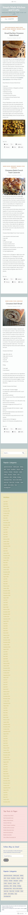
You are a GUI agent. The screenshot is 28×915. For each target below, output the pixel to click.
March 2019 (5, 632)
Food (23, 166)
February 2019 (6, 635)
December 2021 (6, 572)
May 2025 (5, 518)
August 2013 (6, 790)
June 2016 (5, 710)
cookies (20, 472)
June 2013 (5, 794)
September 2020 (6, 595)
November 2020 (6, 593)
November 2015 (6, 726)
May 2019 (5, 628)
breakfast (14, 29)
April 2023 (5, 550)
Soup (16, 485)
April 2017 (5, 686)
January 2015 (6, 750)
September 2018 (6, 647)
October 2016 (6, 701)
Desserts (10, 474)
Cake (22, 469)
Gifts (11, 477)
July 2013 (5, 792)
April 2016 (5, 715)
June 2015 (5, 738)
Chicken (10, 472)
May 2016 (5, 712)
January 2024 (6, 541)
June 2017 (5, 682)
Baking (5, 29)
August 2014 (6, 762)
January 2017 (6, 693)
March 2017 (5, 689)
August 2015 (6, 733)
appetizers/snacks (10, 27)
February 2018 (6, 663)
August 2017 (6, 677)
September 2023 (6, 546)
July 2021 (5, 579)
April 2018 (5, 658)
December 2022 (6, 555)
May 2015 (5, 740)
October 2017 (6, 672)
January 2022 (6, 569)
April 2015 (5, 743)
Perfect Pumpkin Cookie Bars (9, 825)
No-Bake (17, 482)
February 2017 (6, 691)
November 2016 (6, 698)
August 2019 (6, 621)
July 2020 (5, 600)
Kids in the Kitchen (17, 480)
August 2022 (6, 560)
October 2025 (6, 513)
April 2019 (5, 630)
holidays (19, 477)
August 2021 (6, 576)
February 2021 (6, 586)
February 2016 (6, 719)
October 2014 (6, 757)
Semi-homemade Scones (8, 818)
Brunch (19, 29)
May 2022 (5, 562)
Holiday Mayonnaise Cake (8, 830)
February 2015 (6, 747)
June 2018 (5, 654)
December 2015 (6, 724)
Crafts (5, 474)
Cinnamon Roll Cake (7, 822)
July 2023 (5, 548)
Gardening (6, 477)
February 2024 (6, 539)
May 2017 (5, 684)
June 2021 (5, 581)
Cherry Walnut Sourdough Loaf (9, 837)
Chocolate (16, 472)
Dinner (14, 474)
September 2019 (6, 618)
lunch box (20, 301)
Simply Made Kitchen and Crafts (14, 8)
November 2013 (6, 783)
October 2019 (6, 616)
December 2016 (6, 696)
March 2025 (5, 520)
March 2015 (5, 745)
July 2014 (5, 764)
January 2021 (6, 588)
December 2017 (6, 668)
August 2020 (6, 597)
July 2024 (5, 529)
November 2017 (6, 670)
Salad (21, 482)
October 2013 (6, 785)
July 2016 (5, 708)
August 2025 (6, 515)
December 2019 (6, 611)
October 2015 (6, 729)
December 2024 (6, 522)
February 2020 (6, 609)
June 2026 (5, 501)
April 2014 (5, 771)
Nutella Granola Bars (7, 834)
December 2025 (6, 511)
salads (5, 485)
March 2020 (5, 607)
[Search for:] (14, 453)
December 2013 (6, 780)
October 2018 (6, 644)
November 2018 (6, 642)
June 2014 (5, 766)
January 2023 (6, 553)
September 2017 (6, 675)
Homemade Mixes (8, 480)
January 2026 (6, 508)
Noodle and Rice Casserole (8, 827)
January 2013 (6, 799)
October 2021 (6, 574)
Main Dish (14, 167)
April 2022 (5, 564)
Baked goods (19, 27)
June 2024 (5, 532)
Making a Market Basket (8, 820)
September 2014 (6, 759)
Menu (14, 2)
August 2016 (6, 705)
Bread (8, 29)
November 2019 (6, 614)
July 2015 (5, 736)
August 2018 (6, 649)
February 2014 (6, 776)
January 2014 (6, 778)
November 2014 (6, 755)
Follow (6, 860)
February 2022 (6, 567)
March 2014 (5, 773)
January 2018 (6, 665)
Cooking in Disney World (8, 815)
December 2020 (6, 590)
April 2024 (5, 536)
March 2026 (5, 506)
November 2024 (6, 525)
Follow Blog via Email (11, 847)
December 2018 (6, 640)
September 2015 (6, 731)
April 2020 (5, 604)
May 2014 (5, 769)
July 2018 (5, 651)
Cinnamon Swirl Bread (14, 304)
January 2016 (6, 722)
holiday (14, 477)
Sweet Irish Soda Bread (8, 832)
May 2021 (5, 583)
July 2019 (5, 623)
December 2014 (6, 752)
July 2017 (5, 679)
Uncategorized (7, 487)
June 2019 (5, 625)
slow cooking (10, 485)
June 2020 (5, 602)
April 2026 (5, 503)
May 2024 (5, 534)
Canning (6, 472)
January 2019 (6, 637)
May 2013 (5, 797)
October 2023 (6, 543)
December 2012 (6, 801)
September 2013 (6, 787)
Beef (5, 469)
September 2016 (6, 703)
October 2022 (6, 557)
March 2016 (5, 717)
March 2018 (5, 661)
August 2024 (6, 527)
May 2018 (5, 656)
